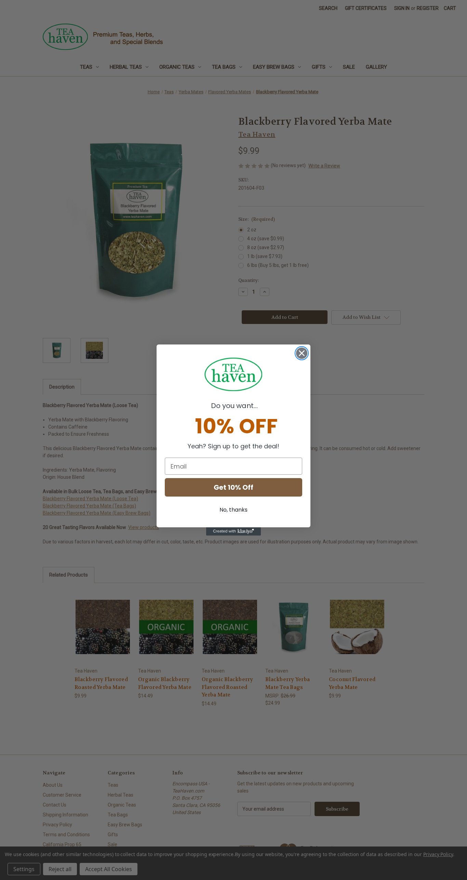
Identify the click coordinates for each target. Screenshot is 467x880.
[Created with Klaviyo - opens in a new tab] (233, 531)
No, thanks (233, 510)
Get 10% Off (233, 487)
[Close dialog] (302, 353)
